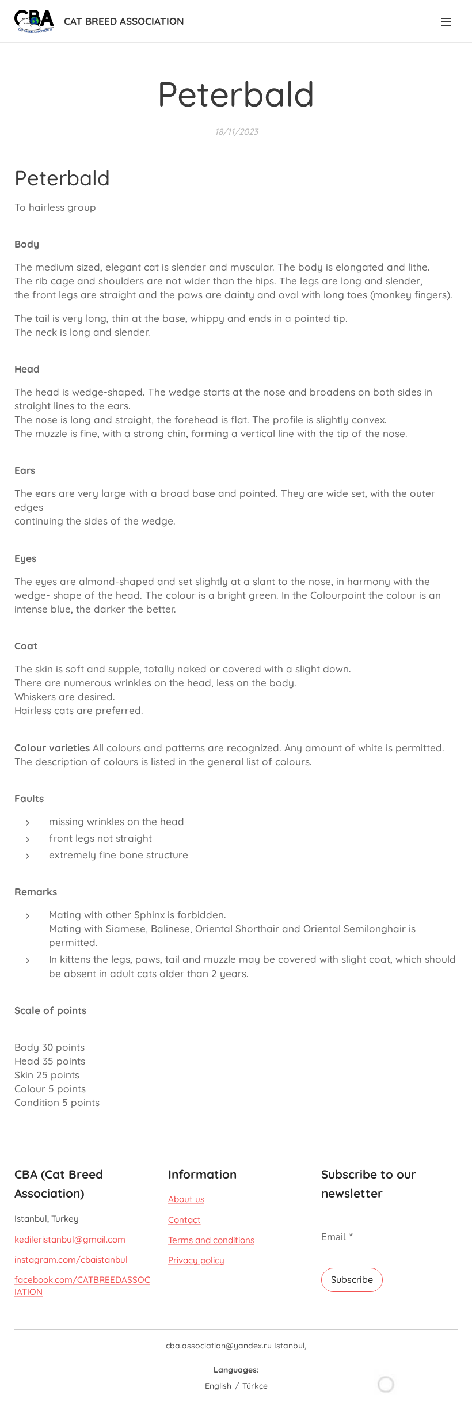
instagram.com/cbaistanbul (71, 1259)
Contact (184, 1219)
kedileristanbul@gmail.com (69, 1239)
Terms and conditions (211, 1239)
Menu (446, 21)
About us (186, 1199)
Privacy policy (196, 1260)
